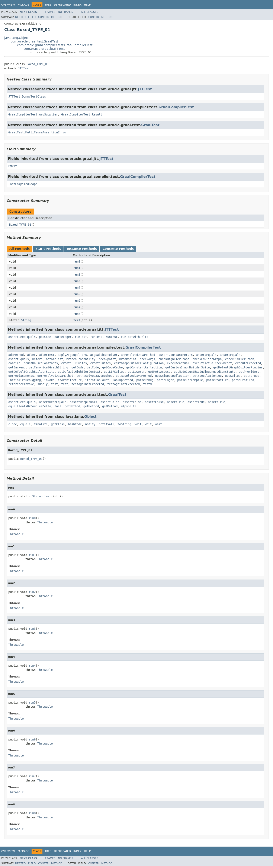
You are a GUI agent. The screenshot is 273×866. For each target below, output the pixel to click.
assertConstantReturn (175, 354)
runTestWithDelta (134, 337)
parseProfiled (217, 380)
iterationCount (97, 380)
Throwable (45, 522)
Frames (50, 11)
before (37, 359)
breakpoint (107, 359)
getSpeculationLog (207, 375)
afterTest (46, 354)
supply (42, 384)
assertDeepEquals (22, 337)
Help (87, 4)
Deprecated (62, 4)
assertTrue (175, 402)
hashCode (75, 424)
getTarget (251, 375)
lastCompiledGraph (22, 184)
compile (14, 363)
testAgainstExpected (87, 384)
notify (90, 424)
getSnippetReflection (172, 375)
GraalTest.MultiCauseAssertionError (37, 132)
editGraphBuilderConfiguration (139, 363)
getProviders (249, 371)
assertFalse (109, 402)
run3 (76, 281)
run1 (76, 268)
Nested (20, 17)
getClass (58, 424)
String (26, 320)
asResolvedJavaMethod (138, 354)
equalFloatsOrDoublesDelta (29, 406)
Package (23, 4)
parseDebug (144, 380)
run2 (76, 274)
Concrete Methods (118, 248)
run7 (76, 307)
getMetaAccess (159, 371)
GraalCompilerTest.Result (81, 114)
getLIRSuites (114, 371)
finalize (41, 424)
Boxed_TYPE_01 (37, 64)
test (76, 320)
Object (90, 417)
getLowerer (136, 371)
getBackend (16, 367)
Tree (48, 4)
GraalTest (150, 125)
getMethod (72, 406)
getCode (45, 337)
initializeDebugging (24, 380)
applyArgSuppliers (72, 354)
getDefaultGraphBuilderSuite (31, 371)
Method (56, 17)
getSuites (232, 375)
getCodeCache (112, 367)
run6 (76, 300)
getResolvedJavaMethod (55, 375)
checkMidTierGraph (239, 359)
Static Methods (48, 248)
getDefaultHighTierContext (79, 371)
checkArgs (147, 359)
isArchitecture (70, 380)
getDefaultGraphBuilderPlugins (238, 367)
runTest (81, 337)
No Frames (65, 11)
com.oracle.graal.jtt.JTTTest (44, 48)
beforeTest (54, 359)
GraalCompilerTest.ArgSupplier (33, 114)
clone (12, 424)
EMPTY (12, 166)
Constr (43, 17)
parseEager (62, 337)
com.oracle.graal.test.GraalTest (34, 41)
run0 (76, 261)
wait (138, 424)
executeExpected (248, 363)
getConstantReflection (144, 367)
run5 (76, 294)
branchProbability (80, 359)
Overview (8, 4)
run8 (76, 313)
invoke (49, 380)
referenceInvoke (21, 384)
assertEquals (206, 354)
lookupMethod (122, 380)
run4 (76, 287)
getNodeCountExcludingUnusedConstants (204, 371)
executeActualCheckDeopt (212, 363)
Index (77, 4)
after (31, 354)
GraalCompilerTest (176, 107)
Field (32, 17)
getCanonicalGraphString (48, 367)
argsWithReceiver (104, 354)
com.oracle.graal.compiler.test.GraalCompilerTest (54, 45)
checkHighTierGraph (173, 359)
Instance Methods (82, 248)
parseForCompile (190, 380)
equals (25, 424)
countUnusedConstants (41, 363)
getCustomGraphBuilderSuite (187, 367)
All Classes (89, 11)
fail (57, 406)
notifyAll (106, 424)
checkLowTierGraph (207, 359)
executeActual (178, 363)
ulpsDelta (128, 406)
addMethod (16, 354)
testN (147, 384)
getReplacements (21, 375)
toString (124, 424)
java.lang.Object (16, 37)
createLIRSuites (74, 363)
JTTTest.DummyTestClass (27, 96)
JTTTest (24, 68)
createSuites (100, 363)
